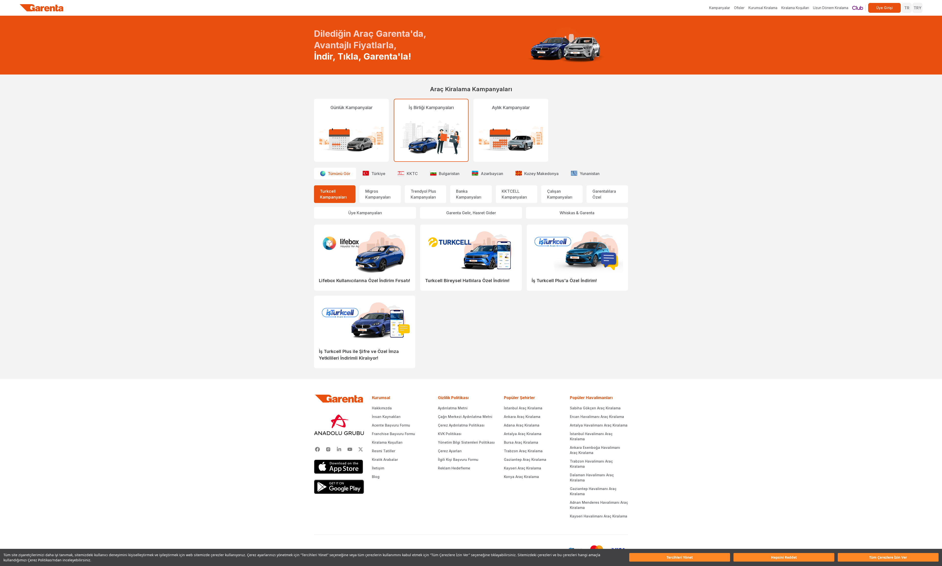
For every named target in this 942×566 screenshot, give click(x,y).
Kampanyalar (719, 8)
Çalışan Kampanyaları (559, 194)
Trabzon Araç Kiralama (523, 451)
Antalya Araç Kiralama (522, 434)
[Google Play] (339, 487)
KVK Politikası (449, 434)
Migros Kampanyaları (378, 194)
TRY (917, 7)
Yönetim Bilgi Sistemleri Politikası (466, 442)
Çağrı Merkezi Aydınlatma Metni (465, 417)
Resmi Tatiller (383, 451)
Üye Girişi (884, 8)
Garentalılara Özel (604, 194)
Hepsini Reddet (784, 557)
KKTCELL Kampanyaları (514, 194)
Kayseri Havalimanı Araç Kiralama (598, 516)
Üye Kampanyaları (365, 212)
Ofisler (739, 8)
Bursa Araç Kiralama (521, 442)
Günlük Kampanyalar (351, 107)
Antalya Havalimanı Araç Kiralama (599, 425)
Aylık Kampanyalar (511, 107)
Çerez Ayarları (450, 451)
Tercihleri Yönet (680, 557)
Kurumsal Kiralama (762, 8)
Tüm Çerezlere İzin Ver (888, 557)
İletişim (378, 468)
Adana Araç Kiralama (521, 425)
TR (906, 7)
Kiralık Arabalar (385, 459)
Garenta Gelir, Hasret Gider (471, 212)
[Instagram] (328, 449)
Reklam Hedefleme (454, 468)
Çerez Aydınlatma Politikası (461, 425)
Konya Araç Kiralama (521, 477)
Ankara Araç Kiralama (522, 417)
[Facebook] (317, 449)
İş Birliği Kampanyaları (431, 107)
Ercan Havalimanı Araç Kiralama (597, 417)
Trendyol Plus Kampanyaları (423, 194)
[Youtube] (349, 449)
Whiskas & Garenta (577, 212)
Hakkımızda (382, 408)
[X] (360, 449)
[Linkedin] (339, 449)
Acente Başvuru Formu (391, 425)
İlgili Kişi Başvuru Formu (458, 459)
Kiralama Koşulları (795, 8)
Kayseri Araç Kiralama (522, 468)
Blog (375, 477)
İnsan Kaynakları (386, 417)
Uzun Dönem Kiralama (830, 8)
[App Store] (339, 467)
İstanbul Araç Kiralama (523, 408)
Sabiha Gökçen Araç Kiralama (595, 408)
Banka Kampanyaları (468, 194)
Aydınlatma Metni (453, 408)
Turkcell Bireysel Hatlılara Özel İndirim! (467, 280)
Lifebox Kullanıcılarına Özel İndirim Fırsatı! (364, 280)
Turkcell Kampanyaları (333, 194)
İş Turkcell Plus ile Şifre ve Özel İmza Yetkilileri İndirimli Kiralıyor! (359, 355)
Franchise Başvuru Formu (393, 434)
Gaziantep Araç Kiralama (525, 459)
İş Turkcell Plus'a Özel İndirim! (564, 280)
